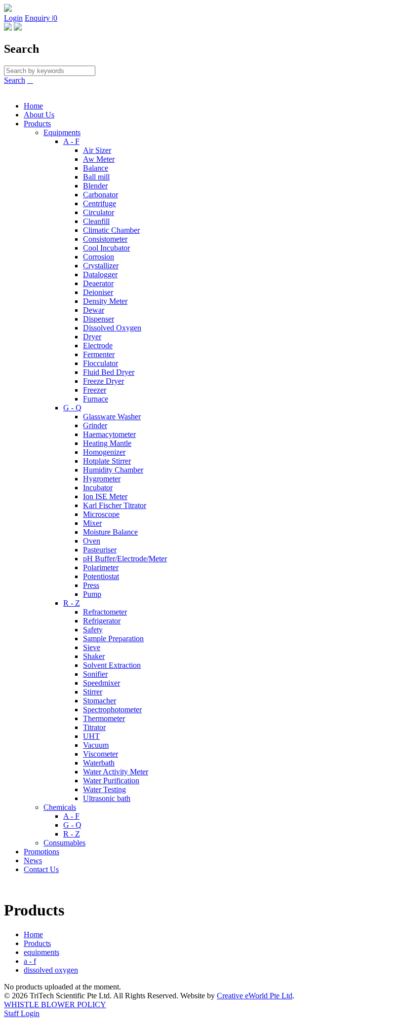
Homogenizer (104, 452)
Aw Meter (99, 159)
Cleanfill (96, 221)
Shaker (94, 656)
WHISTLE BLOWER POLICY (55, 1004)
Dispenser (98, 319)
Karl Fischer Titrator (114, 505)
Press (91, 585)
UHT (91, 736)
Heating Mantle (107, 443)
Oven (91, 541)
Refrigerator (102, 621)
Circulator (98, 212)
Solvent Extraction (112, 665)
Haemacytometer (109, 434)
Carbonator (100, 194)
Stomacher (99, 700)
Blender (95, 186)
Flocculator (100, 363)
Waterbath (99, 763)
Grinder (95, 425)
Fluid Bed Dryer (108, 372)
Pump (92, 594)
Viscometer (100, 754)
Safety (93, 629)
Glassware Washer (112, 416)
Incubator (98, 487)
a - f (30, 961)
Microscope (101, 514)
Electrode (98, 345)
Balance (95, 168)
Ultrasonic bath (106, 798)
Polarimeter (101, 567)
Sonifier (95, 674)
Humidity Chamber (113, 470)
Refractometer (105, 612)
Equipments (62, 132)
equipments (41, 952)
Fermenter (99, 354)
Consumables (64, 843)
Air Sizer (97, 150)
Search (14, 80)
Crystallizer (101, 265)
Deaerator (98, 283)
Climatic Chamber (111, 230)
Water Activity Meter (115, 771)
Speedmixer (101, 683)
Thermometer (104, 718)
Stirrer (92, 692)
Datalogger (100, 274)
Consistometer (105, 239)
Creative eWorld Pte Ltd (254, 995)
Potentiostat (101, 576)
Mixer (92, 523)
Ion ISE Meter (105, 496)
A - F (71, 141)
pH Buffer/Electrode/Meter (125, 558)
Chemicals (59, 807)
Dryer (92, 336)
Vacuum (96, 745)
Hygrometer (102, 478)
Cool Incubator (106, 248)
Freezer (94, 390)
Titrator (94, 727)
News (33, 860)
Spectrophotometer (112, 709)
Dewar (93, 310)
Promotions (41, 851)
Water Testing (104, 789)
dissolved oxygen (51, 970)
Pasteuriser (100, 550)
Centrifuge (99, 203)
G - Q (72, 407)
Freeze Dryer (103, 381)
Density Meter (105, 301)
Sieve (91, 647)
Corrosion (98, 257)
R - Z (71, 603)
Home (33, 106)
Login (13, 18)
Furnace (95, 399)
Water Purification (111, 780)
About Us (39, 114)
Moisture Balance (110, 532)
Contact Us (41, 869)
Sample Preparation (113, 638)
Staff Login (22, 1013)
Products (37, 123)
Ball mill (96, 177)
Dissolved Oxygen (112, 328)
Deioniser (98, 292)
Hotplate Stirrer (107, 461)
